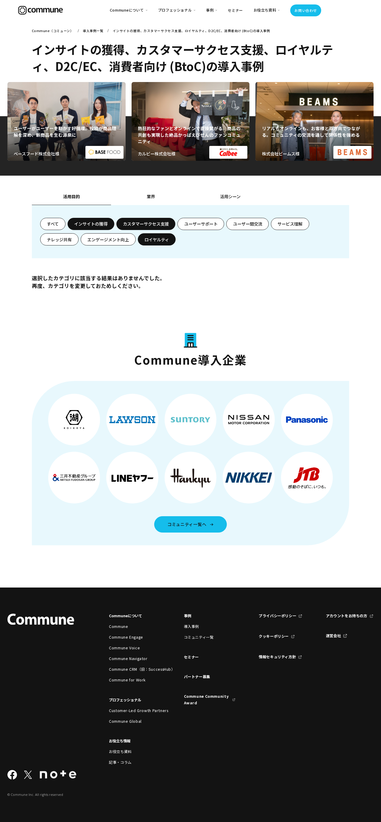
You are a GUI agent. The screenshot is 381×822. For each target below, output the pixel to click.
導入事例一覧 (93, 31)
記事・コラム (120, 762)
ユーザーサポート (201, 224)
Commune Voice (124, 648)
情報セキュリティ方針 (277, 656)
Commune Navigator (128, 658)
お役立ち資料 (120, 751)
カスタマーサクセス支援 (146, 224)
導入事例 (191, 626)
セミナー (235, 10)
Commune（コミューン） (53, 31)
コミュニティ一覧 (199, 637)
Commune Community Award (206, 700)
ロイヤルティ (156, 239)
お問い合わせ (305, 10)
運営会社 (333, 635)
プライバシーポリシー (277, 615)
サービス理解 (289, 224)
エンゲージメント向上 (108, 239)
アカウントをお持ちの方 (346, 615)
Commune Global (125, 721)
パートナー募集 (197, 676)
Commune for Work (127, 680)
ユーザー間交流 (247, 224)
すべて (53, 224)
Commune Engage (126, 637)
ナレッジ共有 (59, 239)
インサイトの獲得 (90, 224)
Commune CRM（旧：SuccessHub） (134, 669)
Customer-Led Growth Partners (134, 710)
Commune (118, 626)
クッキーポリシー (274, 636)
